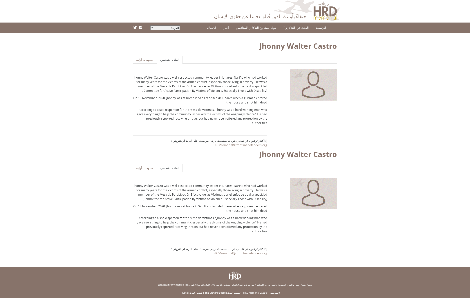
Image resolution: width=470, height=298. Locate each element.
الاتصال (211, 28)
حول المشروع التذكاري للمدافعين (256, 28)
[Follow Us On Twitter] (135, 28)
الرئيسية (321, 28)
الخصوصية (275, 292)
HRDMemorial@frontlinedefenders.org (240, 145)
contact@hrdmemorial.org (172, 284)
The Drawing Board (215, 292)
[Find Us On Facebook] (140, 28)
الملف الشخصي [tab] (169, 60)
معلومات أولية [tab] (144, 60)
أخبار (226, 28)
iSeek (185, 292)
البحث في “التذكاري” (296, 28)
